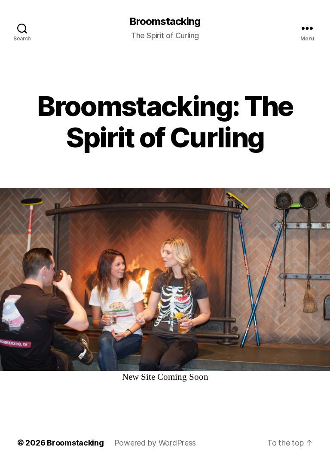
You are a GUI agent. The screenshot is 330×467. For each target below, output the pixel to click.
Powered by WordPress (155, 442)
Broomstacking (164, 21)
